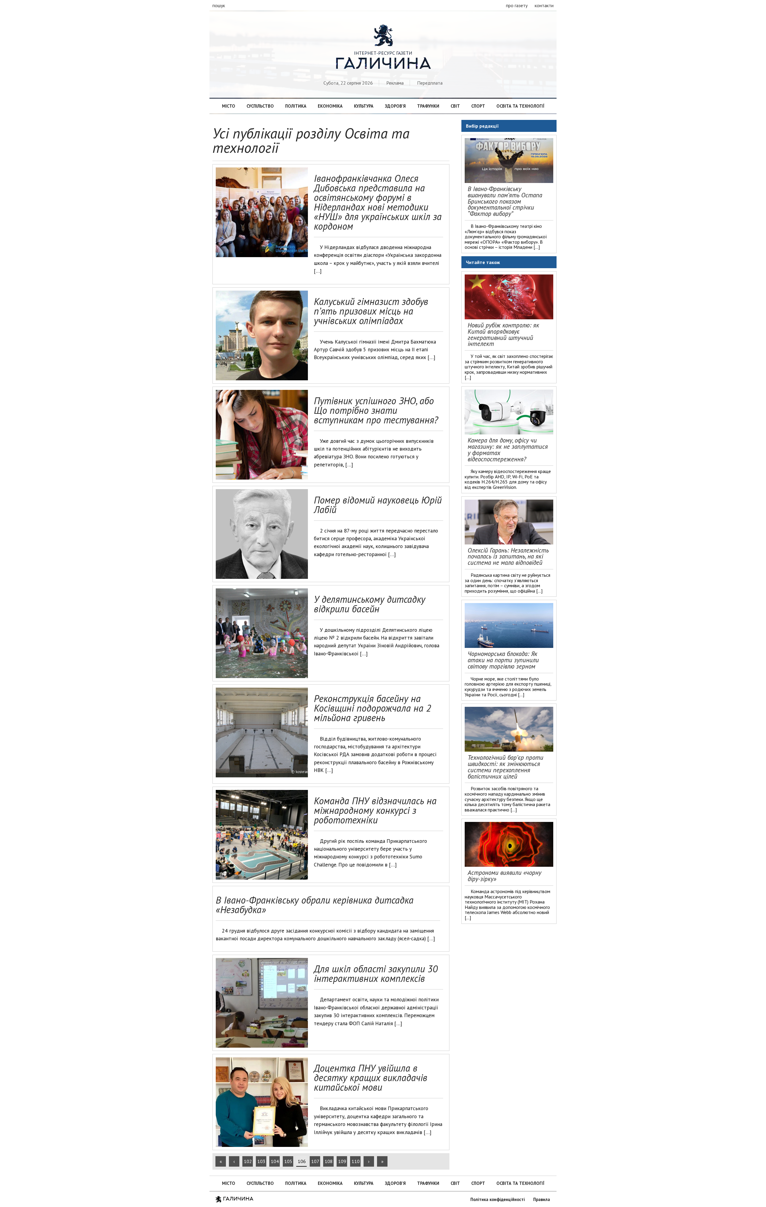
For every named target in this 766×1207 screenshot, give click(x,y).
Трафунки (428, 106)
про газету (517, 5)
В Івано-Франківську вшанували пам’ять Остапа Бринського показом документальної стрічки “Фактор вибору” (505, 201)
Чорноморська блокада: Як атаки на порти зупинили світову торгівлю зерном (503, 660)
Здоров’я (395, 106)
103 (261, 1161)
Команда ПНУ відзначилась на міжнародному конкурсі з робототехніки (375, 810)
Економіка (330, 106)
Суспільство (260, 106)
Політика (295, 106)
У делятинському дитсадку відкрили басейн (369, 604)
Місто (228, 106)
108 (329, 1161)
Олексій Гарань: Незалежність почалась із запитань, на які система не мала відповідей (508, 556)
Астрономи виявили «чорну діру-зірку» (504, 876)
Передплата (430, 83)
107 (315, 1161)
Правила (541, 1199)
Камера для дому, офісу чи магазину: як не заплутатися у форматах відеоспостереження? (508, 449)
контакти (544, 5)
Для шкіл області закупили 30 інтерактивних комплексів (376, 973)
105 (288, 1161)
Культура (363, 106)
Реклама (395, 83)
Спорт (478, 106)
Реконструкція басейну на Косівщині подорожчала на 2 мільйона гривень (372, 708)
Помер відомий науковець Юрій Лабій (378, 505)
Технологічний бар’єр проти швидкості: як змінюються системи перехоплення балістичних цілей (505, 766)
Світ (455, 106)
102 (248, 1161)
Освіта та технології (520, 106)
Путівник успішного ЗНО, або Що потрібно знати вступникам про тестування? (376, 410)
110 (356, 1161)
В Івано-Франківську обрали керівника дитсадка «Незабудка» (315, 905)
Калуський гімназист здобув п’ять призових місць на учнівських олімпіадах (371, 311)
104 (275, 1161)
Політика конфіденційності (497, 1199)
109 (342, 1161)
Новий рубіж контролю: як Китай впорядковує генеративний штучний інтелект (503, 334)
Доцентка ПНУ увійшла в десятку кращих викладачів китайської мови (370, 1077)
